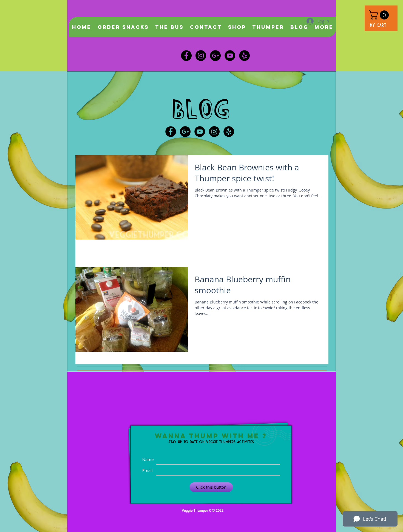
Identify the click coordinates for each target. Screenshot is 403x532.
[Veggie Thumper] (244, 55)
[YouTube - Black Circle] (199, 131)
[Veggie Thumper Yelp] (228, 131)
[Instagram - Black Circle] (200, 55)
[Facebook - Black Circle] (186, 55)
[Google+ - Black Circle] (185, 131)
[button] (380, 14)
